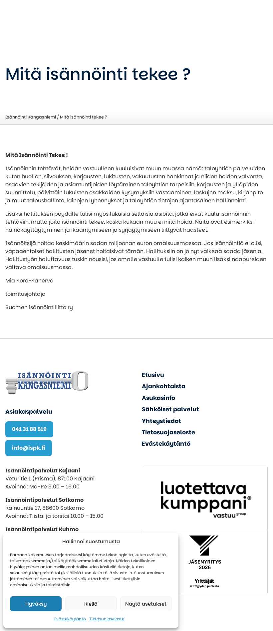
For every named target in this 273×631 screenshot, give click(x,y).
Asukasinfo (158, 398)
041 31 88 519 (29, 429)
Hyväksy (36, 603)
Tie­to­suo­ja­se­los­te (106, 619)
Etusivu (153, 375)
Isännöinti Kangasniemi (30, 117)
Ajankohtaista (163, 386)
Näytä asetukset (145, 603)
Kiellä (91, 603)
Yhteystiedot (161, 421)
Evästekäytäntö (70, 619)
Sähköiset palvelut (170, 409)
